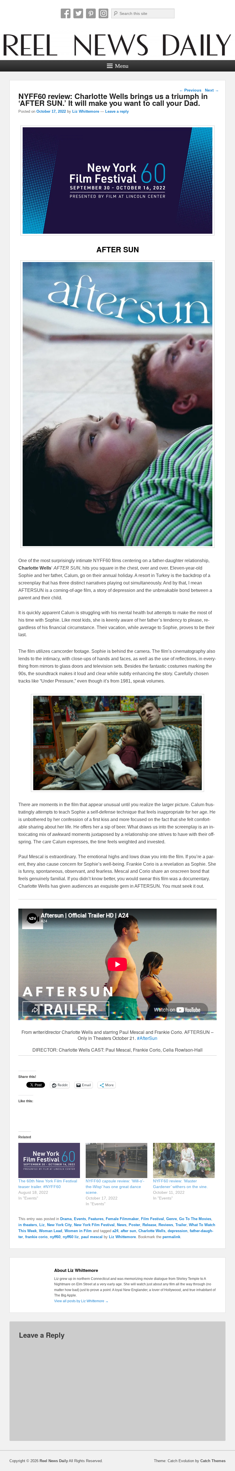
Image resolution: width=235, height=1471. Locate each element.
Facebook (65, 13)
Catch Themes (213, 1461)
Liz (42, 1225)
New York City (59, 1225)
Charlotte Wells (151, 1231)
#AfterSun (147, 1038)
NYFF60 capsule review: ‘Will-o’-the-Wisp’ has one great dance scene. (115, 1187)
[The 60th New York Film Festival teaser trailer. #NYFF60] (49, 1160)
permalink (171, 1237)
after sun (128, 1231)
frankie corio (36, 1237)
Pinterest (91, 13)
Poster (134, 1225)
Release (149, 1225)
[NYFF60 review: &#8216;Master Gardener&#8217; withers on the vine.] (184, 1160)
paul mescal (92, 1237)
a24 (115, 1231)
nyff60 (55, 1237)
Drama (66, 1219)
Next (212, 90)
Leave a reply (117, 111)
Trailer (181, 1225)
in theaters (27, 1225)
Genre (171, 1219)
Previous (190, 90)
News (121, 1225)
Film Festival (152, 1219)
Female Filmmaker (122, 1219)
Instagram (103, 13)
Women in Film (78, 1231)
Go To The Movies (195, 1219)
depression (177, 1231)
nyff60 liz (71, 1237)
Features (95, 1219)
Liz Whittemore (85, 111)
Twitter (78, 13)
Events (80, 1219)
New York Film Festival (94, 1225)
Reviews (165, 1225)
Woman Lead (50, 1231)
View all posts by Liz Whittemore (81, 1301)
